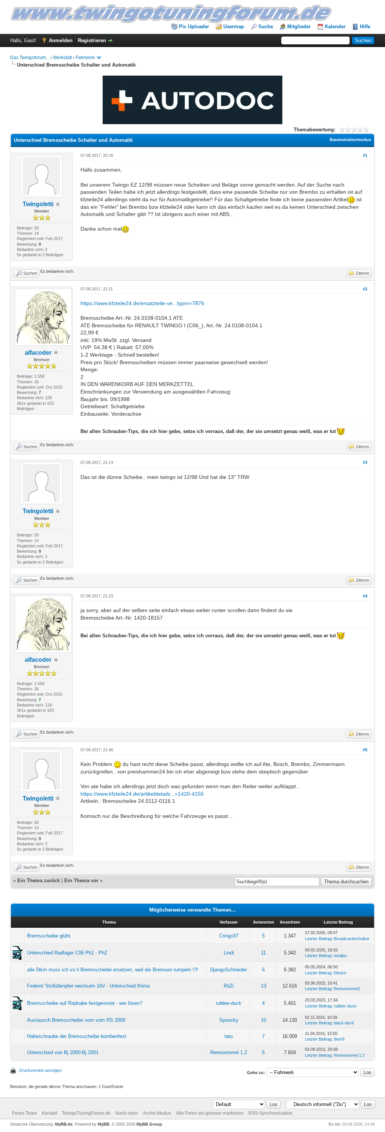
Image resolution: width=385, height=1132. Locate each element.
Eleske (340, 973)
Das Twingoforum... (29, 57)
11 (263, 953)
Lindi (229, 953)
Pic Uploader (194, 26)
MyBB (103, 1124)
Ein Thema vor (81, 880)
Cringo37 (228, 936)
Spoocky (228, 1020)
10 (263, 1020)
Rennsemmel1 (347, 988)
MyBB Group (149, 1124)
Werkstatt (62, 57)
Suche (265, 26)
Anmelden (61, 40)
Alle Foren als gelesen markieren (210, 1113)
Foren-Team (24, 1113)
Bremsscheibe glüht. (49, 936)
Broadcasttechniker (352, 938)
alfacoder (38, 352)
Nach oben (126, 1113)
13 (263, 986)
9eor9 (339, 1039)
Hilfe (365, 26)
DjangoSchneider (228, 969)
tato (228, 1036)
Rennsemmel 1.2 (228, 1052)
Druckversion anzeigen (40, 1070)
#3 (365, 462)
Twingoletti (38, 204)
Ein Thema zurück (38, 880)
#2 (365, 289)
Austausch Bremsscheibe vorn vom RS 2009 (76, 1020)
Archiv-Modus (157, 1113)
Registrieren (92, 40)
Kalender (335, 26)
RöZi (229, 986)
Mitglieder (299, 26)
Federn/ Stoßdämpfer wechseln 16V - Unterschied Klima (88, 986)
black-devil (343, 1023)
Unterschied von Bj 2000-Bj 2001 (63, 1052)
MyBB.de (64, 1124)
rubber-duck (228, 1003)
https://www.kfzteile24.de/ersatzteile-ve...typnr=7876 (142, 303)
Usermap (233, 26)
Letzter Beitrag (318, 938)
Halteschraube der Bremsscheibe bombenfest (76, 1036)
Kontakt (49, 1113)
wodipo (340, 955)
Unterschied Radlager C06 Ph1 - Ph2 (67, 953)
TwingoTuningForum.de (86, 1113)
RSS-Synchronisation (271, 1113)
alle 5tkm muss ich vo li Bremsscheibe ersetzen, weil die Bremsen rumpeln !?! (112, 969)
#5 (365, 750)
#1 (365, 155)
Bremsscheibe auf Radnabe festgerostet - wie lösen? (84, 1003)
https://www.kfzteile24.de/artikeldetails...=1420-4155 (142, 794)
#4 (365, 596)
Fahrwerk (85, 57)
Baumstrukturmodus (350, 139)
